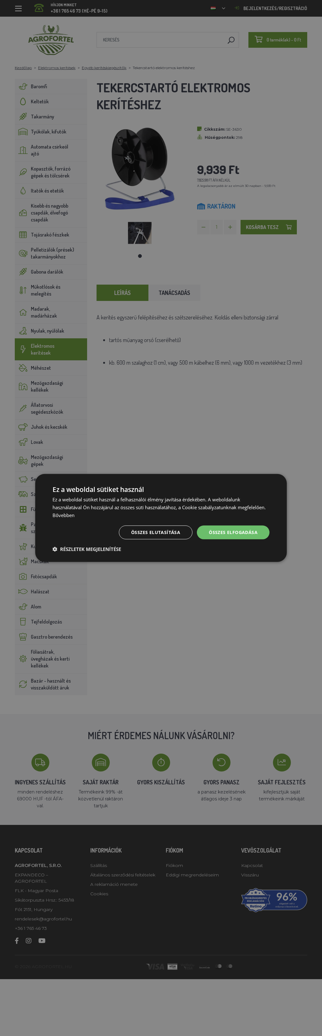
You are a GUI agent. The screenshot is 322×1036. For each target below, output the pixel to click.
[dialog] (161, 518)
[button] (87, 549)
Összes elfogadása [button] (233, 532)
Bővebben (64, 515)
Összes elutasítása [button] (155, 532)
